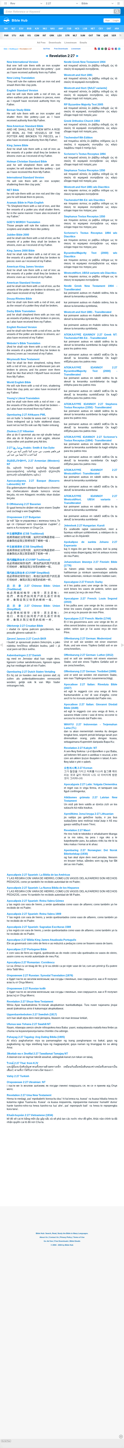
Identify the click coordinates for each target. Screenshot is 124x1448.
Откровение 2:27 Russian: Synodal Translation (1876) (40, 975)
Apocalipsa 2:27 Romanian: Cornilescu (31, 962)
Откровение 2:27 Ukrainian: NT (26, 1082)
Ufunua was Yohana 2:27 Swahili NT (29, 1024)
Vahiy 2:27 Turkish (18, 1076)
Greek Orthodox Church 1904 (82, 121)
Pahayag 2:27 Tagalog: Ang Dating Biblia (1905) (36, 1037)
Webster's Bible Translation (23, 343)
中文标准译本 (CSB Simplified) (25, 546)
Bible (5, 49)
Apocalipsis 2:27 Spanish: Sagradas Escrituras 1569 (39, 927)
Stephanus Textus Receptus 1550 (84, 170)
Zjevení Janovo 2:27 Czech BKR (26, 638)
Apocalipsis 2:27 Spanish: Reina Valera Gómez (35, 900)
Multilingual (13, 49)
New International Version (22, 62)
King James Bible (17, 145)
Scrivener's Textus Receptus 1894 (85, 154)
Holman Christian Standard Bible (27, 161)
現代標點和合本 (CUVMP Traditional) (28, 559)
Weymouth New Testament (23, 359)
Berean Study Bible (19, 110)
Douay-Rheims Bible (19, 298)
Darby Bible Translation (21, 311)
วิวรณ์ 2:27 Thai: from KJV (22, 1063)
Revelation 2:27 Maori (77, 830)
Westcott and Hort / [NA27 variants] (85, 88)
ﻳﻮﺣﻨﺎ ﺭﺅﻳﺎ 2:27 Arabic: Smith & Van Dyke (31, 447)
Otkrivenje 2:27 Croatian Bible (25, 625)
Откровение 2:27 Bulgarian (24, 517)
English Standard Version (22, 90)
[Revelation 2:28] (120, 652)
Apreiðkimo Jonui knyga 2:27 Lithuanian (89, 813)
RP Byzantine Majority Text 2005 (83, 104)
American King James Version (25, 266)
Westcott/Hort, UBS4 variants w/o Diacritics (90, 273)
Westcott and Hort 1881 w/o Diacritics (86, 187)
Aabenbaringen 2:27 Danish (24, 655)
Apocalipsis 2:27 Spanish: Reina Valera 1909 (34, 914)
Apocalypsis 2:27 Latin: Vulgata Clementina (90, 784)
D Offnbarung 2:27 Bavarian (24, 504)
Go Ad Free (6, 1441)
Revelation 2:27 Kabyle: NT (80, 748)
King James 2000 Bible (21, 250)
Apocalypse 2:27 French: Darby (83, 582)
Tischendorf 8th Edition (78, 137)
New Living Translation (21, 78)
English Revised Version (22, 327)
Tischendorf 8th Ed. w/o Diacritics (84, 200)
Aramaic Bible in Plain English (25, 202)
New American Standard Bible (25, 126)
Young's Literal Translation (23, 398)
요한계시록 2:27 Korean (78, 768)
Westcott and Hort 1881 (78, 75)
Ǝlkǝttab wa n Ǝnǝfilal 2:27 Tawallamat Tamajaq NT (37, 1053)
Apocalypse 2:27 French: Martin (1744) (87, 618)
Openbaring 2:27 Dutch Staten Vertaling (31, 671)
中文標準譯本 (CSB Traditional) (25, 533)
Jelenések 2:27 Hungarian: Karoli (84, 525)
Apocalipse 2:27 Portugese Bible (27, 949)
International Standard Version (25, 177)
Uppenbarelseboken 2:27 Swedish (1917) (32, 1014)
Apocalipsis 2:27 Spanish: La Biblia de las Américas (38, 874)
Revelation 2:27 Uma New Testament (29, 1095)
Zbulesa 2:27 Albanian (20, 431)
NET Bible (13, 190)
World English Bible (19, 382)
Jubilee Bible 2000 (18, 234)
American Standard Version (24, 282)
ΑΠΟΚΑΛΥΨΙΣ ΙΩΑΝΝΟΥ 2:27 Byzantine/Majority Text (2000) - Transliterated (90, 371)
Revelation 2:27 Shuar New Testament (30, 1001)
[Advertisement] (62, 1187)
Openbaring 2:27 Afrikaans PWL (26, 414)
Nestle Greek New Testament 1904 (84, 62)
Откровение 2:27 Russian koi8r (26, 988)
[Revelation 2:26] (4, 652)
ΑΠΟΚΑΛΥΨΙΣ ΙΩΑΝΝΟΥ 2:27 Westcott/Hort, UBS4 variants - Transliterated (90, 499)
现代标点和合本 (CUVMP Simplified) (28, 572)
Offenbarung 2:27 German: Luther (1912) (88, 655)
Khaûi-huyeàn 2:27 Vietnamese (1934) (30, 1115)
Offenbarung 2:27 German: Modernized (87, 638)
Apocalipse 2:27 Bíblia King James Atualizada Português (41, 939)
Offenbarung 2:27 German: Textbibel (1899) (90, 671)
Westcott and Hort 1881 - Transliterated (87, 312)
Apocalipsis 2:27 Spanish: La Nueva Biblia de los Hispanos (43, 887)
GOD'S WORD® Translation (23, 222)
